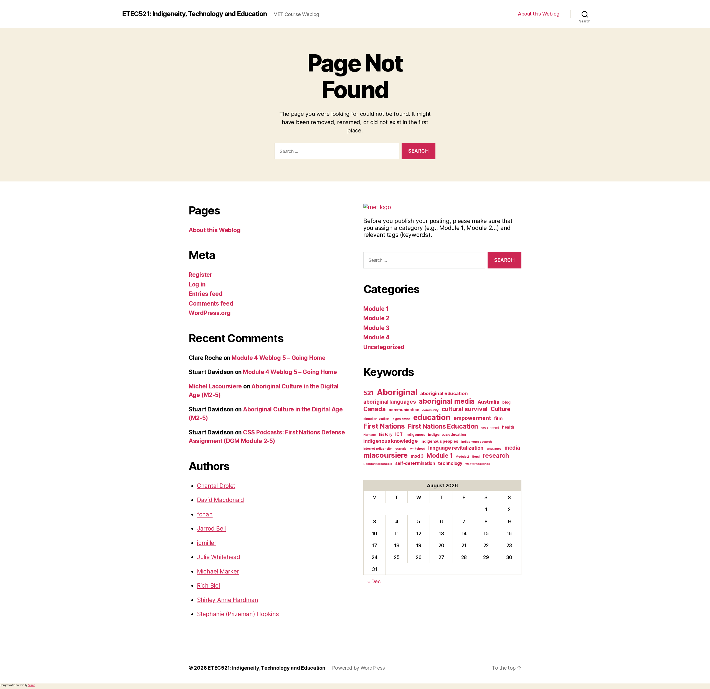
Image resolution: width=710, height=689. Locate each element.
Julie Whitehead (218, 557)
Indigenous (415, 434)
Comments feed (211, 303)
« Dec (374, 581)
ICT (398, 434)
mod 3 (417, 456)
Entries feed (206, 293)
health (508, 427)
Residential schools (377, 464)
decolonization (376, 419)
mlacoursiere (385, 455)
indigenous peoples (439, 441)
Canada (374, 409)
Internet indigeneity (377, 448)
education (432, 417)
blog (506, 402)
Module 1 (376, 308)
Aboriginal (397, 392)
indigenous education (447, 434)
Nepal (476, 457)
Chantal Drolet (216, 485)
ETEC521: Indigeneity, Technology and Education (194, 14)
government (490, 427)
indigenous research (476, 442)
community (430, 410)
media (512, 448)
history (385, 434)
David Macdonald (220, 499)
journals (400, 448)
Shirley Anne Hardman (227, 599)
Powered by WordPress (358, 668)
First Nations (384, 426)
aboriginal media (447, 401)
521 (368, 392)
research (496, 455)
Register (200, 274)
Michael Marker (218, 571)
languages (494, 448)
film (498, 418)
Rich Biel (208, 585)
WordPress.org (210, 312)
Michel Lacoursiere (215, 386)
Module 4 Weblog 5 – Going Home (279, 357)
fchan (205, 514)
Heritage (369, 435)
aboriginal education (444, 393)
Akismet (31, 685)
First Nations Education (443, 426)
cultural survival (465, 409)
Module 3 (376, 327)
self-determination (415, 463)
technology (450, 463)
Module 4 (376, 337)
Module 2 (376, 318)
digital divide (401, 419)
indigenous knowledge (390, 441)
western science (477, 464)
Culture (501, 409)
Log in (197, 284)
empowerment (472, 418)
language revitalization (455, 448)
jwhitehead (417, 448)
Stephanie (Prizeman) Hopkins (238, 614)
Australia (488, 402)
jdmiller (206, 542)
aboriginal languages (389, 402)
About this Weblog (538, 14)
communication (404, 409)
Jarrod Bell (211, 528)
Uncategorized (384, 347)
